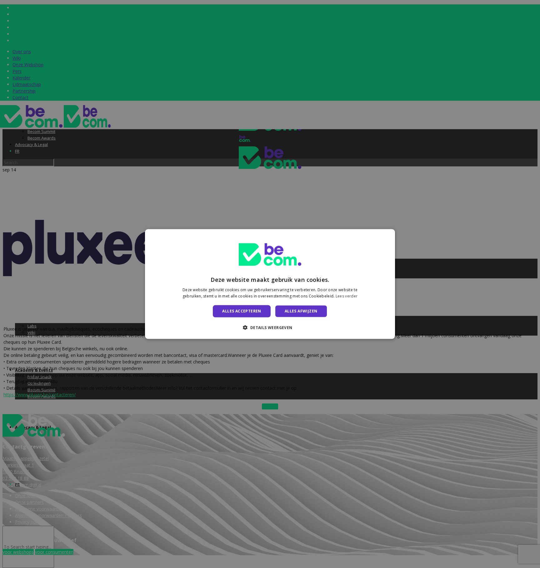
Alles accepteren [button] (241, 311)
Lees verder (347, 295)
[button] (270, 327)
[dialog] (270, 284)
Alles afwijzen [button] (301, 311)
